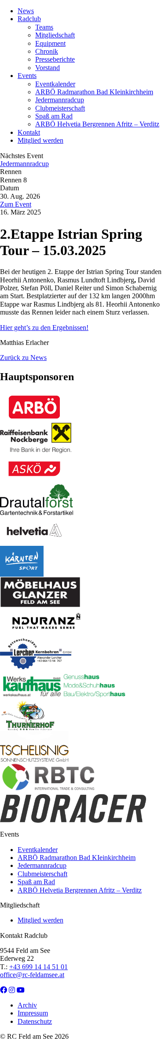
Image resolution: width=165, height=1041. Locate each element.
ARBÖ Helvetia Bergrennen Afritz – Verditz (97, 124)
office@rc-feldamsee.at (32, 974)
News (26, 11)
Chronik (46, 51)
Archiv (27, 1005)
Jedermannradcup (59, 100)
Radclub (29, 18)
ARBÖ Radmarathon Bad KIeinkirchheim (94, 92)
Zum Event (15, 204)
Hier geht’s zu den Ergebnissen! (44, 327)
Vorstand (47, 67)
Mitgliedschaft (55, 35)
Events (27, 75)
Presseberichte (55, 59)
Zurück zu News (23, 357)
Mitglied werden (40, 140)
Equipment (50, 43)
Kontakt (29, 132)
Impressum (33, 1013)
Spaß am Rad (54, 116)
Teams (44, 27)
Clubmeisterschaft (60, 108)
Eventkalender (55, 84)
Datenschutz (35, 1021)
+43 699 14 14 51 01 (38, 967)
